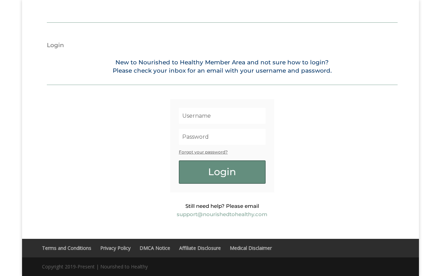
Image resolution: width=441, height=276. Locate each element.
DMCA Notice (155, 248)
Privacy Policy (115, 248)
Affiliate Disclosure (200, 248)
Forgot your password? (203, 152)
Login (55, 46)
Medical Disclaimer (251, 248)
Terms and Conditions (66, 248)
